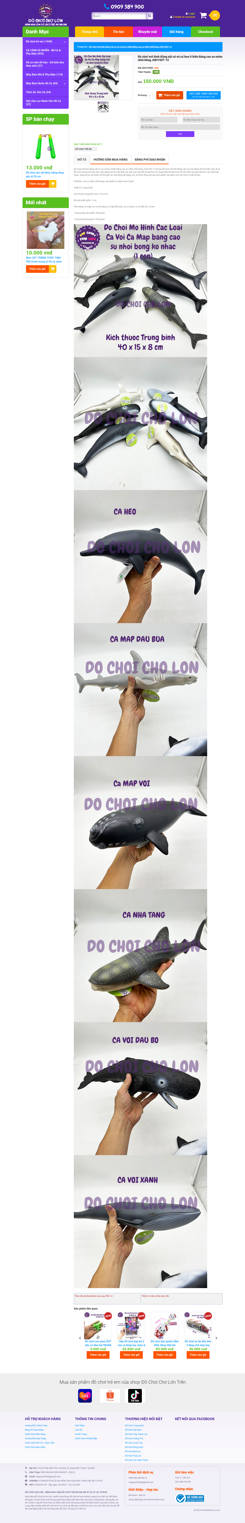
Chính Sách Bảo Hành (35, 1447)
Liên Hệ (78, 1430)
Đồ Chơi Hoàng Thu (134, 1438)
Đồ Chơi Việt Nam (133, 1430)
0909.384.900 (47, 1472)
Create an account (184, 16)
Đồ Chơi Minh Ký (132, 1451)
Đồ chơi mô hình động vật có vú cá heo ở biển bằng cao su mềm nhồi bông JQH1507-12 (130, 47)
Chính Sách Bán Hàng (35, 1434)
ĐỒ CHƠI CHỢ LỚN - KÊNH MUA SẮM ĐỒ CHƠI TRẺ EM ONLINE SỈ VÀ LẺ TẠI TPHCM (66, 1492)
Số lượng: (143, 95)
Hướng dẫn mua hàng (111, 159)
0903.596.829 (60, 1472)
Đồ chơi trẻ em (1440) (39, 41)
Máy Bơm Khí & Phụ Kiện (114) (44, 74)
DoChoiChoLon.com (210, 1510)
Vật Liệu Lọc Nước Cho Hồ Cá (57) (43, 102)
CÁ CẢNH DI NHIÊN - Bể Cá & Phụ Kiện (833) (43, 52)
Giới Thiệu (79, 1425)
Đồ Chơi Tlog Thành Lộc (136, 1434)
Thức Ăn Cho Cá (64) (38, 92)
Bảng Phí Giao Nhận (34, 1430)
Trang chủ (90, 32)
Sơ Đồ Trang (81, 1434)
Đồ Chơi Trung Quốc (134, 1425)
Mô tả (81, 159)
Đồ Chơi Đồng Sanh (134, 1447)
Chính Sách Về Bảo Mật (86, 1438)
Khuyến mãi (147, 32)
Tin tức (118, 32)
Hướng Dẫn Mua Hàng (35, 1438)
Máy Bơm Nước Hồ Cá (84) (42, 83)
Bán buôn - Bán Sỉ (136, 1495)
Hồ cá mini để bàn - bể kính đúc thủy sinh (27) (45, 64)
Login (191, 13)
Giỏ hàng (177, 32)
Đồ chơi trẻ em (83, 149)
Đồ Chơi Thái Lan (133, 1456)
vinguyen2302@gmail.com (48, 1476)
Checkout (205, 32)
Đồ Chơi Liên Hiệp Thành (136, 1460)
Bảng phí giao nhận (150, 159)
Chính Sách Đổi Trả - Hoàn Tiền (39, 1443)
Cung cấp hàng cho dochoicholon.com (146, 1499)
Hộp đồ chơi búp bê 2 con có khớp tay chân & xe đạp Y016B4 (131, 1345)
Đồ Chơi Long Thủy (134, 1443)
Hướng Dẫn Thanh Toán (36, 1425)
